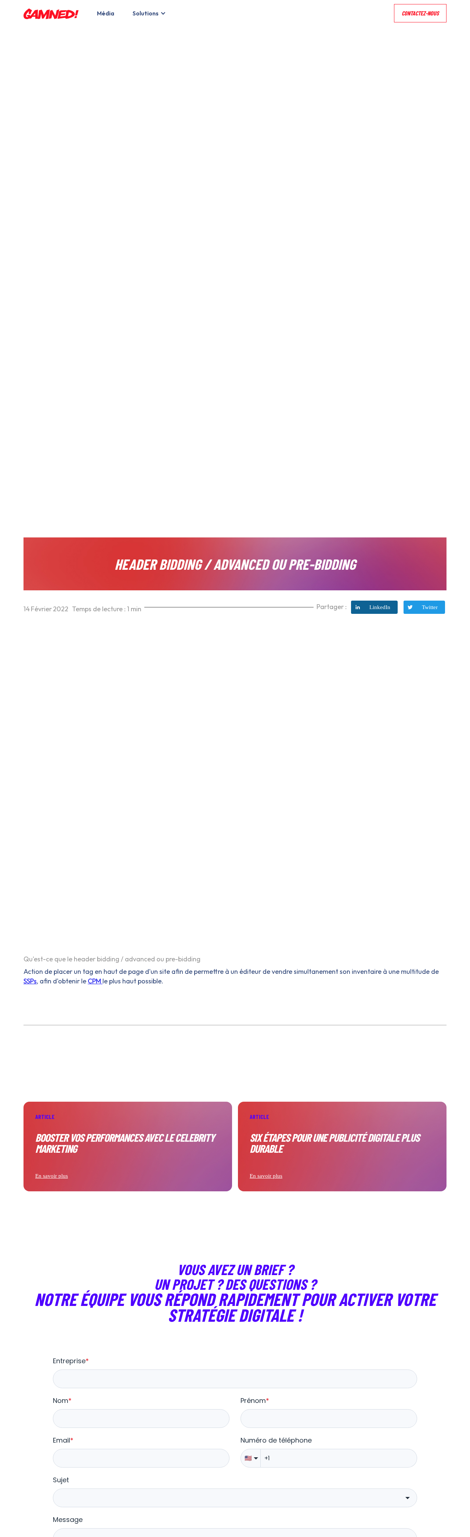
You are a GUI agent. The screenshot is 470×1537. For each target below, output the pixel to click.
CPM (95, 981)
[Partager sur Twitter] (424, 607)
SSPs (30, 981)
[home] (51, 13)
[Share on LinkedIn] (374, 607)
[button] (147, 13)
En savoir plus (51, 1176)
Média (105, 13)
